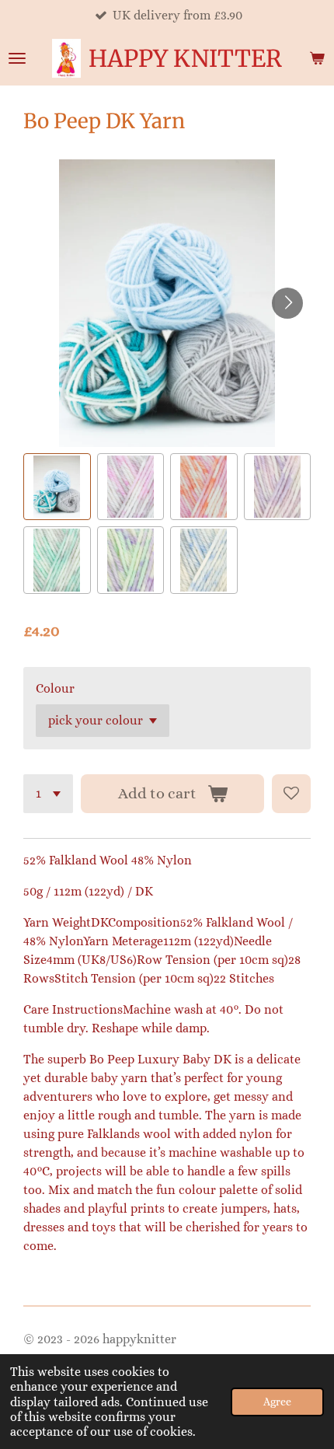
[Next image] (287, 303)
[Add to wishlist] (291, 793)
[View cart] (317, 58)
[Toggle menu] (17, 58)
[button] (57, 487)
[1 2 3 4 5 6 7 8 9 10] (48, 793)
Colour (55, 688)
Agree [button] (277, 1401)
